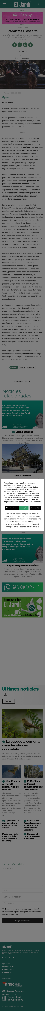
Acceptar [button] (24, 508)
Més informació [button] (11, 508)
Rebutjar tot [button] (35, 508)
